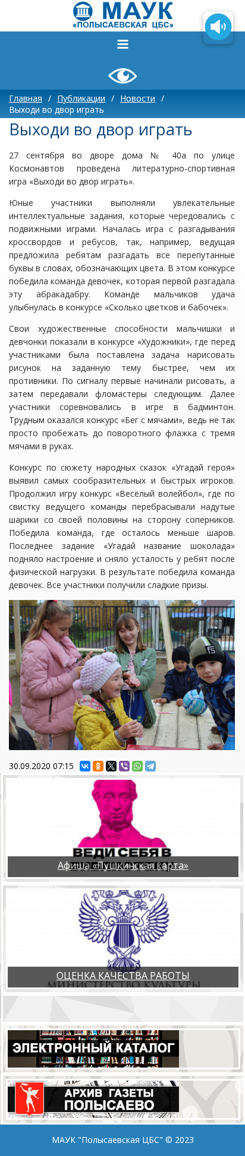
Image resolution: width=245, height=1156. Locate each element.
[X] (111, 766)
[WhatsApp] (137, 766)
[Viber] (124, 766)
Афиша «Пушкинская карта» (123, 865)
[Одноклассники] (98, 766)
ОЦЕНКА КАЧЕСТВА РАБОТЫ (123, 975)
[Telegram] (150, 766)
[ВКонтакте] (85, 766)
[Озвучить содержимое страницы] (218, 28)
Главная (25, 98)
